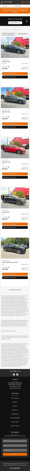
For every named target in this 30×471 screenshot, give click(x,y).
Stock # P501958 (5, 260)
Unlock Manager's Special (11, 73)
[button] (22, 2)
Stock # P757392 (5, 110)
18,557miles (25, 114)
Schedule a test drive (10, 77)
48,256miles (24, 264)
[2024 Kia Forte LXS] (15, 97)
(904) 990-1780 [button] (16, 388)
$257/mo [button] (25, 67)
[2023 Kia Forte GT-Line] (15, 47)
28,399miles (24, 164)
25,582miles (24, 214)
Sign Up (15, 454)
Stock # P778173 (5, 160)
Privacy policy (15, 422)
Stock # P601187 (5, 59)
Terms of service (15, 426)
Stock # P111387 (5, 210)
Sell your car (15, 410)
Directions (15, 402)
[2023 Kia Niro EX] (15, 198)
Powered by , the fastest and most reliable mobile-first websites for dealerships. (15, 464)
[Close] (27, 21)
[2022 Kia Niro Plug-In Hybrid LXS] (15, 248)
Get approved (15, 414)
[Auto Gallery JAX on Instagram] (16, 374)
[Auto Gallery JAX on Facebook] (13, 374)
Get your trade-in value (15, 22)
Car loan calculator (15, 418)
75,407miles (24, 63)
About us (15, 406)
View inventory (15, 398)
